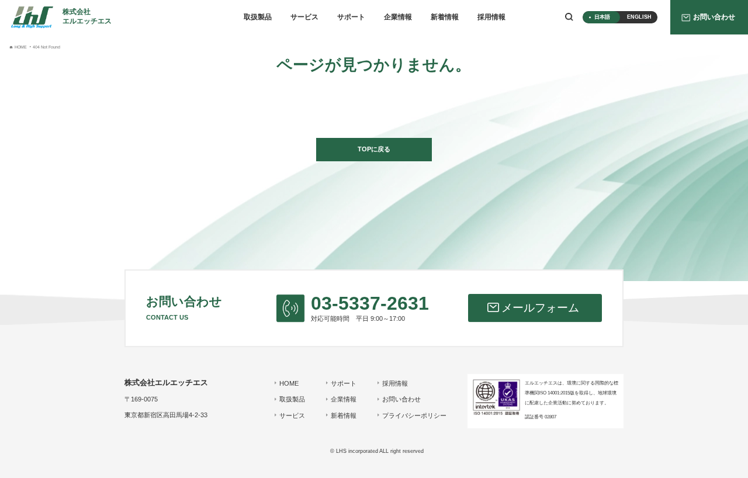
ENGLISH (639, 17)
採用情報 (491, 17)
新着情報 (445, 17)
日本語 (602, 17)
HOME (289, 383)
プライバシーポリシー (414, 415)
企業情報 (398, 17)
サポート (351, 17)
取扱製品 (258, 17)
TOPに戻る (374, 149)
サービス (304, 17)
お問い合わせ (401, 399)
